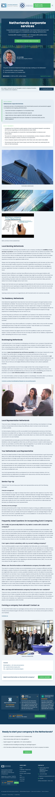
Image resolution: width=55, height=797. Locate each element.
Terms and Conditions (36, 791)
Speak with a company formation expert (27, 41)
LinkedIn (41, 778)
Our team (22, 779)
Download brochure (47, 89)
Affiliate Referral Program (25, 791)
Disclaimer (4, 794)
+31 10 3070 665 (43, 774)
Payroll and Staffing (25, 773)
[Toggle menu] (52, 5)
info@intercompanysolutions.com (47, 776)
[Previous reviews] (20, 702)
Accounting (23, 771)
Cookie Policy (17, 794)
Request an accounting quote (27, 381)
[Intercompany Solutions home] (9, 5)
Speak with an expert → (46, 76)
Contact (22, 781)
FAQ (21, 775)
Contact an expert (45, 677)
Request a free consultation (39, 5)
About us (22, 777)
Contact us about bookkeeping (10, 381)
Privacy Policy (10, 794)
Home (21, 767)
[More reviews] (53, 702)
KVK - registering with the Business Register (13, 669)
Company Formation (25, 769)
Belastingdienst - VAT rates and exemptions (13, 665)
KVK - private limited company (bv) (11, 667)
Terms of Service (45, 791)
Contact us (5, 616)
